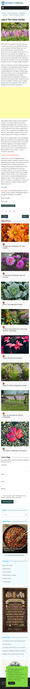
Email (3, 481)
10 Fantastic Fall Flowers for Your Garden (14, 247)
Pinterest (14, 211)
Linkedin (10, 211)
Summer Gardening (9, 205)
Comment (4, 465)
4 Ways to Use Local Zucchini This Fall (13, 654)
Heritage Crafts (7, 578)
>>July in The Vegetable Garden (10, 155)
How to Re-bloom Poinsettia (12, 358)
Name (3, 474)
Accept (11, 683)
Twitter (6, 211)
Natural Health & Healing (9, 575)
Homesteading (6, 581)
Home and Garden (7, 565)
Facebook (2, 211)
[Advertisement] (15, 102)
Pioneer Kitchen (7, 572)
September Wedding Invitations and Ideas (14, 650)
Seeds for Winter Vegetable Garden (15, 385)
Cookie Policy (17, 679)
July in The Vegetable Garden (13, 304)
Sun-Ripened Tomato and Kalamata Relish (13, 549)
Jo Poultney (4, 190)
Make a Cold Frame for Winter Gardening (13, 416)
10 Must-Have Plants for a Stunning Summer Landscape (15, 330)
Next (24, 216)
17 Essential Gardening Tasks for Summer (14, 276)
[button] (7, 555)
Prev (5, 216)
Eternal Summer (7, 644)
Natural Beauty (7, 568)
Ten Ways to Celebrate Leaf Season (15, 451)
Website (3, 488)
